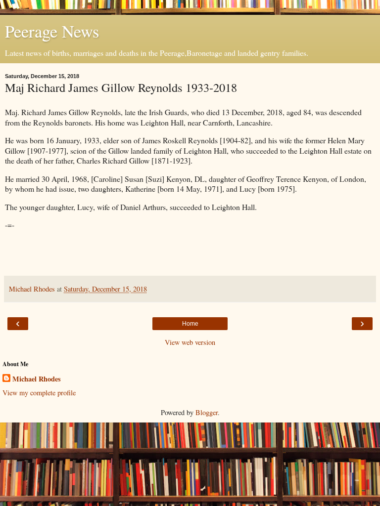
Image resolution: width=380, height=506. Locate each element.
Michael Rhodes (36, 379)
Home (190, 323)
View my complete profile (39, 392)
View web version (190, 342)
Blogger (206, 412)
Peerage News (52, 31)
